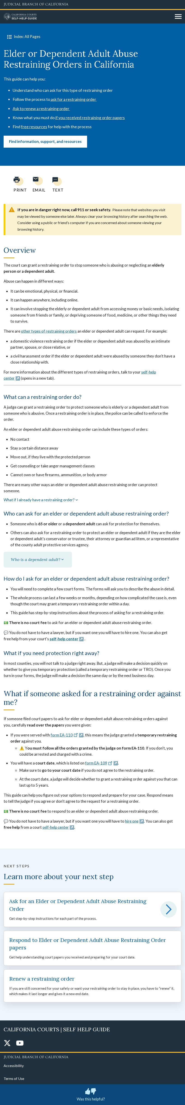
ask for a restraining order (73, 99)
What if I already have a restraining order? (39, 500)
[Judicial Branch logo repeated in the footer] (92, 1056)
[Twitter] (7, 1043)
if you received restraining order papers (90, 117)
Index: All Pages (27, 36)
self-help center (64, 638)
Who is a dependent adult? (35, 559)
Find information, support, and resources (45, 141)
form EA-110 (62, 735)
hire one (132, 821)
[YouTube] (19, 1043)
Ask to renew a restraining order (41, 108)
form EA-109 (96, 763)
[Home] (87, 17)
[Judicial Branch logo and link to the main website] (92, 4)
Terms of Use (14, 1078)
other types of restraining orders (49, 331)
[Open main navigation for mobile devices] (178, 17)
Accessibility (14, 1065)
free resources (34, 126)
